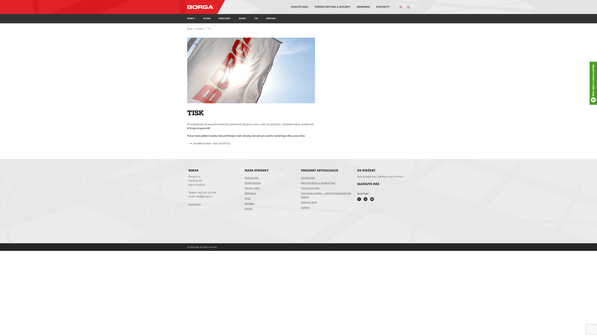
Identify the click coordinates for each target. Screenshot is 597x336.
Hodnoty (191, 18)
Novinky (242, 18)
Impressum (271, 18)
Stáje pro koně (309, 202)
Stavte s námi (252, 188)
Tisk (256, 18)
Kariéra (248, 209)
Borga (189, 28)
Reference (363, 6)
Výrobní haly (308, 178)
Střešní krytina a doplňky (332, 6)
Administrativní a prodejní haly (318, 183)
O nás (248, 198)
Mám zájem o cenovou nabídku (593, 80)
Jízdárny (305, 207)
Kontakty (382, 6)
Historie (207, 18)
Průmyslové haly (310, 188)
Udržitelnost (225, 18)
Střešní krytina (253, 183)
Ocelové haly (299, 6)
